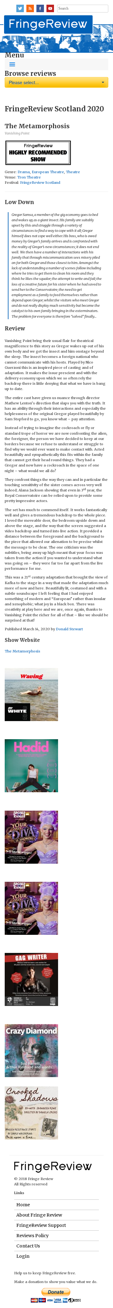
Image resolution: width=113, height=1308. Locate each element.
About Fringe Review (39, 1215)
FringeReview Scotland (40, 182)
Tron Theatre (29, 177)
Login (23, 1256)
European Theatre (48, 172)
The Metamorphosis (22, 651)
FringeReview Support (41, 1225)
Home (23, 1205)
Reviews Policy (32, 1235)
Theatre (73, 172)
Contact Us (28, 1246)
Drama (24, 172)
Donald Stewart (69, 629)
